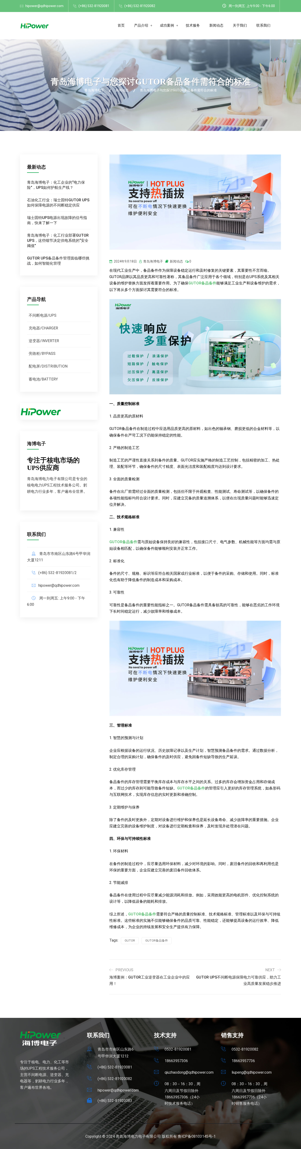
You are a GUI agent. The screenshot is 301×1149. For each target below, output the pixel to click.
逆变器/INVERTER (44, 341)
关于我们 (240, 25)
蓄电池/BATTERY (43, 379)
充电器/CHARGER (43, 328)
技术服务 (193, 25)
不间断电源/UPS (42, 315)
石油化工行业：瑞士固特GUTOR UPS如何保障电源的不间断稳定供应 (58, 202)
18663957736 (243, 1061)
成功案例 (167, 25)
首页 (121, 25)
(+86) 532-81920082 (139, 6)
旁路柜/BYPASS (42, 353)
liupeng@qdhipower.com (252, 1072)
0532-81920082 (245, 1049)
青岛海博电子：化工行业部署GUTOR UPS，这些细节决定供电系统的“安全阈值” (58, 240)
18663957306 (176, 1061)
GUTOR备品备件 (202, 283)
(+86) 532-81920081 (94, 6)
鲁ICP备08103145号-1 (197, 1136)
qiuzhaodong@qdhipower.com (189, 1072)
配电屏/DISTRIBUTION (48, 366)
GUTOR (130, 940)
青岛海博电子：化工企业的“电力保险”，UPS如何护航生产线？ (56, 185)
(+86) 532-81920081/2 (57, 572)
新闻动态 (216, 25)
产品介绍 (141, 25)
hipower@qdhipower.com (44, 6)
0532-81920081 (178, 1049)
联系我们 (263, 25)
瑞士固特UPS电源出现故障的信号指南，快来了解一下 (57, 220)
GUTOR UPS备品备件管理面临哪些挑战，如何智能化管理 (58, 261)
